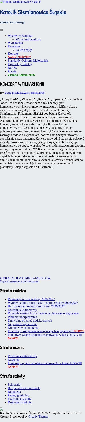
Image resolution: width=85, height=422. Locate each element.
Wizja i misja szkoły (28, 39)
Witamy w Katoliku (20, 35)
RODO (12, 67)
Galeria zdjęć (24, 50)
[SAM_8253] (42, 249)
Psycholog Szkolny (20, 64)
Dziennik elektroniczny (22, 310)
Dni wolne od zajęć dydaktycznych (30, 320)
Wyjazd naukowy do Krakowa (19, 281)
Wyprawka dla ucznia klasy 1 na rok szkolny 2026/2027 (43, 302)
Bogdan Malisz (14, 92)
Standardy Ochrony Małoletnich (28, 60)
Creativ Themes (38, 416)
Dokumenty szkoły (20, 402)
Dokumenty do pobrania (23, 327)
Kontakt (13, 53)
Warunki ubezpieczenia (22, 317)
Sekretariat (14, 384)
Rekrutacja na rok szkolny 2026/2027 (31, 299)
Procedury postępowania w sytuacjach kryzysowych (46, 331)
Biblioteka (14, 391)
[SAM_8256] (42, 218)
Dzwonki (14, 359)
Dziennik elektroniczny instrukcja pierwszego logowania (43, 313)
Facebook (14, 46)
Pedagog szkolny (18, 395)
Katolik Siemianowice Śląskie (33, 12)
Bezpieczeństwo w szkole (24, 388)
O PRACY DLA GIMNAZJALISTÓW (25, 277)
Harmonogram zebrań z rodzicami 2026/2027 (36, 306)
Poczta (12, 71)
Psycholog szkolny (19, 398)
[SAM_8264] (42, 186)
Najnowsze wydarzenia (22, 324)
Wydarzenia (15, 42)
